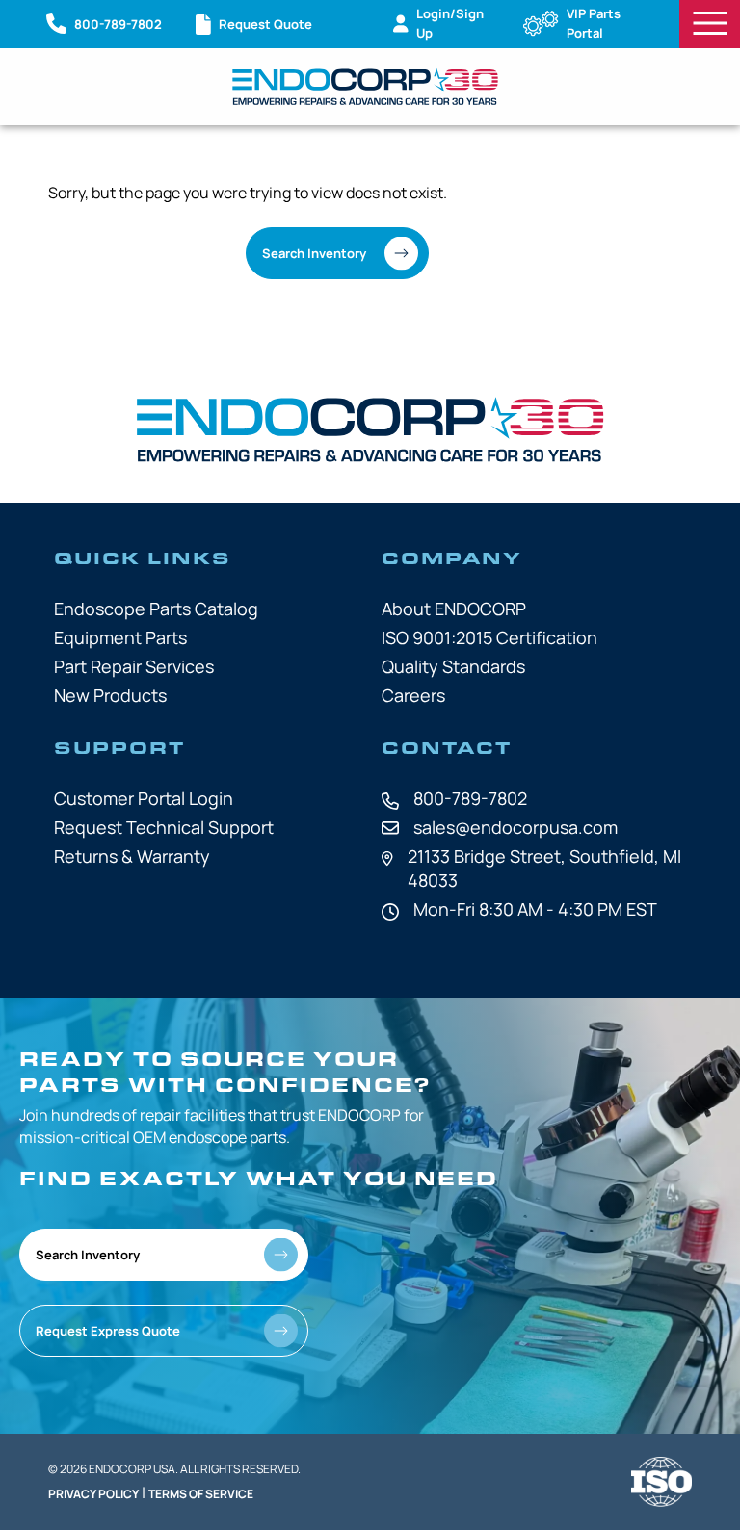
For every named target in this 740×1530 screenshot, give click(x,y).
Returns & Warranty (132, 856)
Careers (413, 695)
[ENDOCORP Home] (365, 87)
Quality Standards (453, 666)
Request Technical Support (164, 827)
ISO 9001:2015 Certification (489, 637)
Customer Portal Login (143, 798)
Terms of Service (200, 1494)
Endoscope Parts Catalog (156, 608)
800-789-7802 (470, 798)
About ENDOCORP (454, 608)
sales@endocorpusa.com (515, 827)
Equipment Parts (120, 637)
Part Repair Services (134, 666)
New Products (110, 695)
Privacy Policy (93, 1494)
